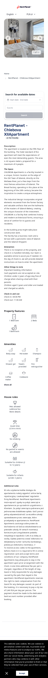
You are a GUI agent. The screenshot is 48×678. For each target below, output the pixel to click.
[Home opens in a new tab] (24, 7)
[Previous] (7, 38)
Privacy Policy (10, 668)
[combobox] (14, 14)
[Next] (40, 38)
